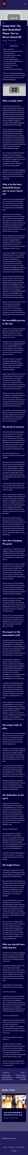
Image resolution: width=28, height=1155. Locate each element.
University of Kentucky (15, 566)
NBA (3, 22)
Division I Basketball (12, 269)
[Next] (23, 1109)
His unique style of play (9, 63)
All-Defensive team (10, 140)
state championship (10, 498)
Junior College (10, 253)
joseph (5, 40)
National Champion (13, 297)
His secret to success (9, 57)
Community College (8, 369)
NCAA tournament (8, 295)
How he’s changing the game (10, 59)
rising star (14, 870)
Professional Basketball (11, 118)
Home (5, 1147)
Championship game (14, 846)
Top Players (8, 161)
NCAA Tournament (15, 406)
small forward (18, 549)
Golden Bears (18, 442)
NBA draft (5, 114)
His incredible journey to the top (12, 55)
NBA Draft (8, 607)
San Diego (9, 436)
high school (12, 496)
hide (17, 46)
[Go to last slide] (4, 1109)
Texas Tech (17, 278)
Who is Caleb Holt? (8, 49)
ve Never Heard (14, 331)
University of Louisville (18, 585)
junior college (10, 248)
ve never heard (9, 75)
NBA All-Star (18, 876)
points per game (15, 928)
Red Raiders (14, 285)
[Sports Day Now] (9, 3)
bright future (6, 622)
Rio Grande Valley (13, 133)
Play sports (10, 1004)
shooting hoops (7, 904)
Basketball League (19, 123)
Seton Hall (21, 915)
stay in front (18, 768)
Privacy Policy (21, 1147)
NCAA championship (12, 594)
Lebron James (9, 472)
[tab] (10, 1125)
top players (16, 814)
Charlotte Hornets (7, 611)
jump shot (20, 755)
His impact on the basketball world (12, 61)
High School (11, 346)
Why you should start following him (12, 69)
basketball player (20, 73)
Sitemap (14, 1151)
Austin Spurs (21, 505)
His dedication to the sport (10, 65)
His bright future (7, 67)
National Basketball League (10, 148)
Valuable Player (10, 131)
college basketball (7, 110)
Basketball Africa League (14, 125)
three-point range (7, 932)
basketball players (7, 678)
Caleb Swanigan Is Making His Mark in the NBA (21, 1076)
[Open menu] (24, 3)
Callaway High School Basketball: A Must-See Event (7, 1076)
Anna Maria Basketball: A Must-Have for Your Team (13, 1113)
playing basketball (17, 344)
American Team (19, 449)
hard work (20, 393)
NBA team (14, 414)
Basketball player (7, 1046)
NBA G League (14, 120)
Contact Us (11, 1147)
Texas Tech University (17, 272)
